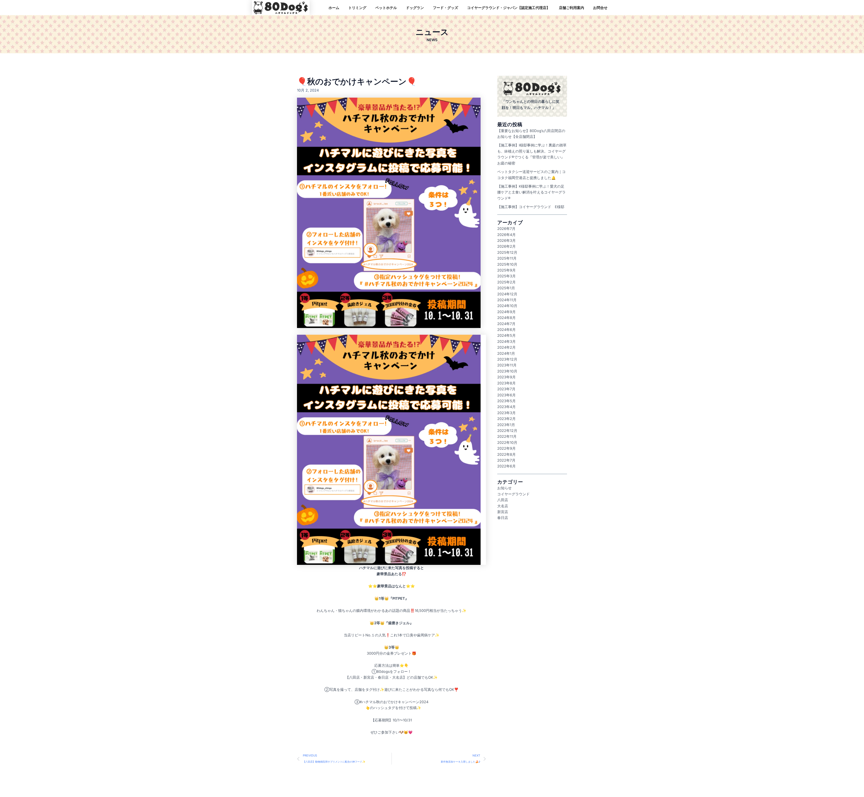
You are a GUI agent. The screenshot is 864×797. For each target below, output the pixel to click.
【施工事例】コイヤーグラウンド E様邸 (530, 206)
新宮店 (502, 512)
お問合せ (600, 7)
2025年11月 (507, 258)
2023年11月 (507, 365)
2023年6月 (506, 395)
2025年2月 (506, 282)
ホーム (333, 7)
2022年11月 (507, 436)
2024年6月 (506, 329)
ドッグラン (415, 7)
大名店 (502, 506)
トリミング (357, 7)
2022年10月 (507, 442)
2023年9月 (506, 377)
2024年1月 (506, 353)
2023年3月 (506, 413)
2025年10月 (507, 264)
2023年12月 (507, 359)
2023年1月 (506, 424)
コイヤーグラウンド (513, 494)
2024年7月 (506, 323)
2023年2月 (506, 418)
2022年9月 (506, 448)
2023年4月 (506, 406)
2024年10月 (507, 305)
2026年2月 (506, 246)
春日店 (502, 517)
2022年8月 (506, 454)
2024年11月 (507, 300)
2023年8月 (506, 383)
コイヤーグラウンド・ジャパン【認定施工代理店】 (508, 7)
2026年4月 (506, 234)
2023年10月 (507, 371)
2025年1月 (506, 288)
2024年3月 (506, 341)
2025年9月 (506, 270)
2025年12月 (507, 252)
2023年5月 (506, 401)
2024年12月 (507, 294)
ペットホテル (386, 7)
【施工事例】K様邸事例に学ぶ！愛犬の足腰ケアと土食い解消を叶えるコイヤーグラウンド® (531, 192)
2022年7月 (506, 460)
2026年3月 (506, 240)
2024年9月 (506, 312)
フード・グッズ (445, 7)
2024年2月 (506, 347)
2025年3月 (506, 276)
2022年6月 (506, 466)
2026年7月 (506, 228)
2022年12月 (507, 430)
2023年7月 (506, 389)
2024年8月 (506, 317)
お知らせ (504, 488)
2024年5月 (506, 335)
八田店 (502, 500)
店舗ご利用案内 (571, 7)
